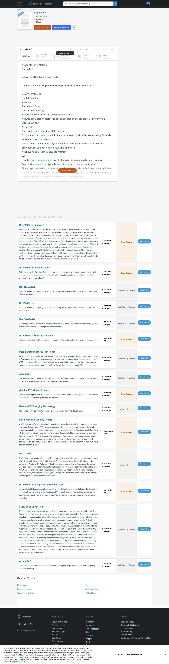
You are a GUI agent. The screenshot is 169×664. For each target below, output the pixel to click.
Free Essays (57, 628)
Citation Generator (59, 641)
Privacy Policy (126, 631)
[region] (84, 654)
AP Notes (56, 635)
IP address (21, 585)
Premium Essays (58, 625)
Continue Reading (67, 170)
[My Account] (149, 4)
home (19, 9)
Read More (144, 241)
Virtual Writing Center (60, 631)
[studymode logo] (44, 3)
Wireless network (92, 589)
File (70, 49)
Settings (95, 49)
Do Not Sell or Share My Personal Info (129, 654)
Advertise (90, 625)
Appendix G (40, 12)
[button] (19, 4)
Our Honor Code (127, 628)
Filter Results (108, 49)
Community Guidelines (130, 625)
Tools (86, 49)
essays (28, 9)
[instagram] (30, 626)
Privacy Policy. (20, 662)
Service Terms (126, 635)
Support (89, 639)
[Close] (165, 654)
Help (88, 642)
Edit (77, 49)
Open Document (42, 27)
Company (90, 622)
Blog (88, 632)
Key (87, 585)
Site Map (89, 635)
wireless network (40, 160)
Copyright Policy (127, 622)
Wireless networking (25, 593)
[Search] (115, 3)
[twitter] (25, 626)
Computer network (24, 589)
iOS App (55, 644)
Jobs (88, 628)
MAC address (90, 593)
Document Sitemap (59, 622)
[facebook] (20, 626)
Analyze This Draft (61, 27)
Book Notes (56, 638)
